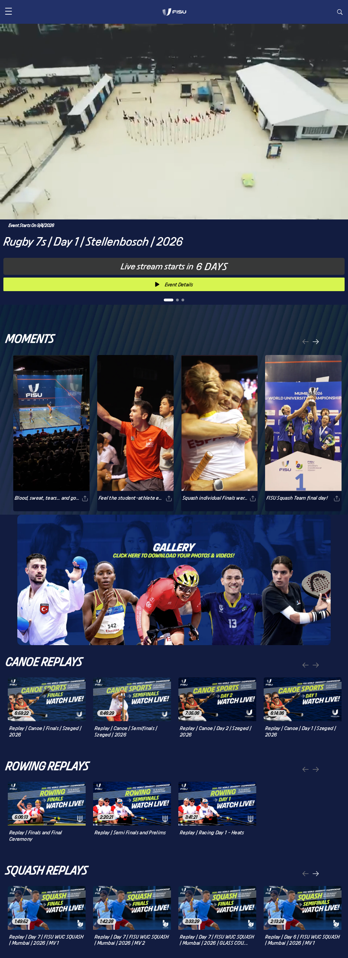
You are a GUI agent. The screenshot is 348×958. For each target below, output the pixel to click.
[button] (8, 12)
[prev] (305, 342)
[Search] (340, 13)
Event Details (179, 284)
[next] (316, 342)
